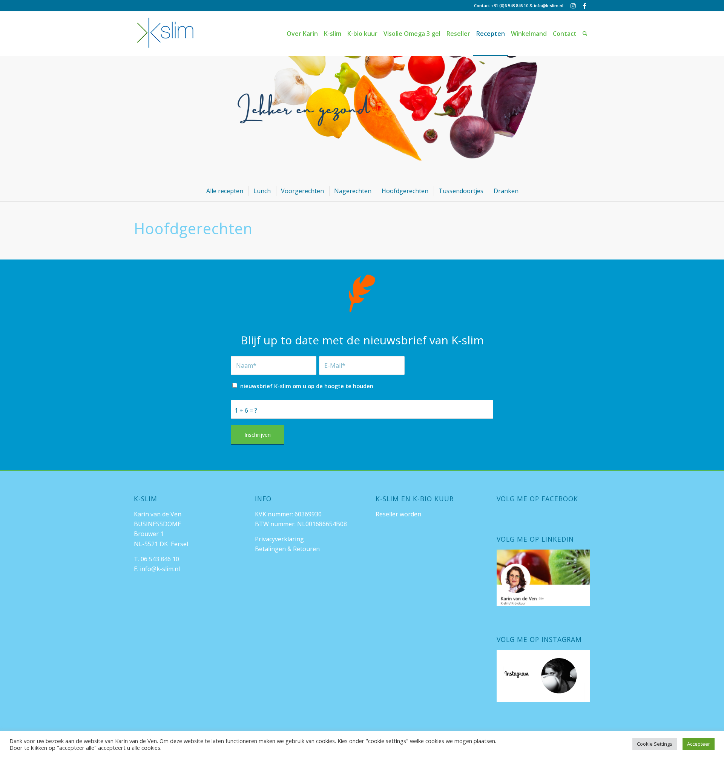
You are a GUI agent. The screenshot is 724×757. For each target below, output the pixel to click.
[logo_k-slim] (165, 33)
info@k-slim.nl (548, 5)
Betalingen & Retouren (287, 549)
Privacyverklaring (279, 539)
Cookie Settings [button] (654, 743)
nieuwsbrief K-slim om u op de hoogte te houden (306, 386)
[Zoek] (585, 33)
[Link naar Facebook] (584, 5)
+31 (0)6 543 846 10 (509, 5)
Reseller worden (398, 514)
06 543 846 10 (160, 559)
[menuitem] (302, 33)
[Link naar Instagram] (573, 5)
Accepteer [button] (698, 743)
